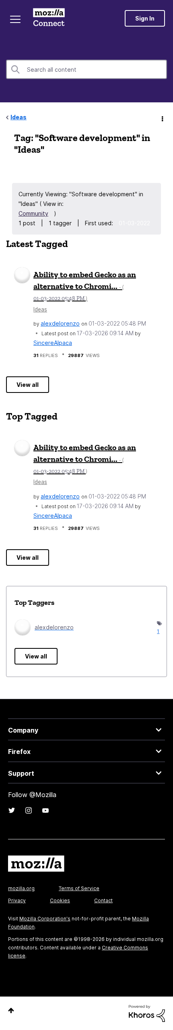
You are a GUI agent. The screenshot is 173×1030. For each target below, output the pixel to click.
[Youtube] (45, 810)
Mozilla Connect (49, 18)
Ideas (18, 117)
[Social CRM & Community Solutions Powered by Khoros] (147, 1012)
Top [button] (11, 1010)
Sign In (144, 18)
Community (33, 213)
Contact (103, 900)
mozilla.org (21, 888)
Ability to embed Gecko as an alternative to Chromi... (84, 286)
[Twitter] (11, 810)
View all (27, 384)
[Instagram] (28, 810)
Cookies (60, 900)
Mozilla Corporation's (44, 919)
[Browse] (15, 19)
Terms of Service (79, 888)
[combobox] (86, 69)
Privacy (17, 900)
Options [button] (162, 117)
